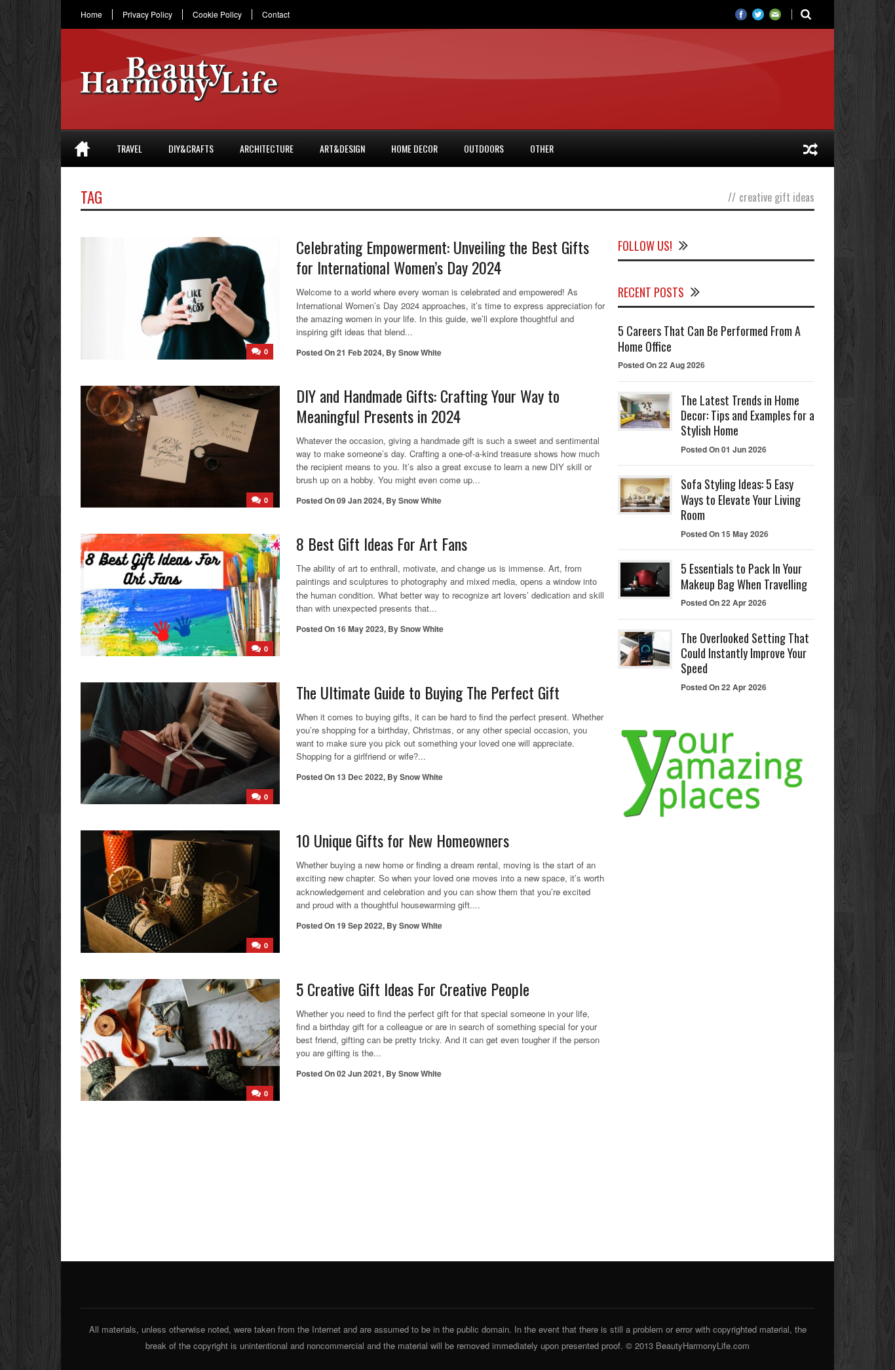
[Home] (82, 148)
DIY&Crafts (191, 148)
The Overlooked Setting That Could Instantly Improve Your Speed (745, 653)
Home (91, 14)
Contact (276, 14)
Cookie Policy (217, 14)
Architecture (267, 148)
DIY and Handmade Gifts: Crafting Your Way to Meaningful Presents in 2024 (428, 406)
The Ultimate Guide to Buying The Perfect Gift (428, 692)
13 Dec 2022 (360, 777)
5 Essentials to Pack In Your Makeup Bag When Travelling (744, 576)
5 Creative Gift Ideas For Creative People (412, 989)
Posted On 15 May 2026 (725, 534)
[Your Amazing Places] (716, 817)
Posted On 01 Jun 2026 (724, 449)
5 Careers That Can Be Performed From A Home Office (709, 338)
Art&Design (342, 148)
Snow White (420, 352)
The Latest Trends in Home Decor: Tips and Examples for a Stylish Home (747, 415)
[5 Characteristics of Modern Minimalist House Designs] (810, 148)
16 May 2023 (360, 629)
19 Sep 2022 (360, 925)
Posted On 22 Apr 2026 (724, 602)
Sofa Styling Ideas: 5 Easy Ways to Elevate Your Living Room (741, 499)
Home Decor (414, 148)
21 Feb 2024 (359, 352)
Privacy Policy (147, 14)
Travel (129, 148)
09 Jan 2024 (359, 500)
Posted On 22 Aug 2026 (661, 365)
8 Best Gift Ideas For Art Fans (381, 543)
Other (542, 148)
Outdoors (484, 148)
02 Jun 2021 (359, 1073)
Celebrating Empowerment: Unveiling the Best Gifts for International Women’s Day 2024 (442, 257)
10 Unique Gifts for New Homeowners (402, 840)
